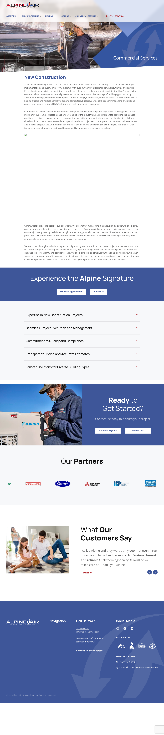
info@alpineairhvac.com (87, 683)
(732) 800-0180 (117, 16)
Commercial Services (85, 16)
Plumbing (64, 16)
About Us (11, 16)
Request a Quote (108, 430)
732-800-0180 (82, 680)
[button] (149, 624)
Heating (49, 16)
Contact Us (98, 291)
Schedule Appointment (71, 291)
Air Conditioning (30, 16)
